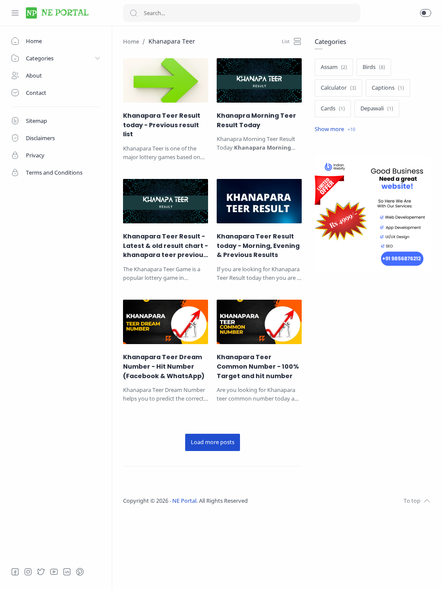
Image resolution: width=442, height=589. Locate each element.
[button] (425, 13)
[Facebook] (15, 571)
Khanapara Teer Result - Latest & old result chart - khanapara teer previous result (165, 246)
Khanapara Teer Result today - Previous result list (161, 124)
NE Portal (184, 500)
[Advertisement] (373, 355)
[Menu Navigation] (15, 13)
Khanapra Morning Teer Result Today (256, 120)
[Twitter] (41, 571)
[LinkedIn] (67, 571)
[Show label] (335, 129)
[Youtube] (54, 571)
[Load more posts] (212, 442)
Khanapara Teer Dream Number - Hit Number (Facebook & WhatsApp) (164, 366)
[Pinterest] (80, 571)
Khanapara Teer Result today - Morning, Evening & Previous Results (258, 245)
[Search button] (133, 13)
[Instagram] (28, 571)
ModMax (287, 500)
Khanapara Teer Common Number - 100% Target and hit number (258, 366)
